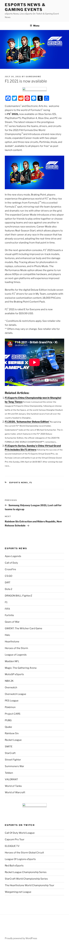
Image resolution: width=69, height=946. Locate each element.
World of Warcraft (15, 792)
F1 (31, 482)
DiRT (7, 582)
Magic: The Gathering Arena (20, 667)
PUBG (8, 720)
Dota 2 (8, 589)
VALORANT (11, 779)
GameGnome (33, 76)
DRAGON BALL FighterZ (18, 595)
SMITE (8, 746)
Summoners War (14, 766)
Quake (8, 727)
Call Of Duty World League (20, 832)
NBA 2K (9, 680)
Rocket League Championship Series (26, 872)
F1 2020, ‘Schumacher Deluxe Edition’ (27, 421)
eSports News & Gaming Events (25, 7)
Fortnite (9, 615)
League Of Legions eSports (20, 859)
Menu (36, 25)
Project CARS (12, 713)
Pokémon (10, 707)
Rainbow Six (12, 733)
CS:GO (8, 576)
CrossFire (10, 569)
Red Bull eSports (14, 865)
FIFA (7, 608)
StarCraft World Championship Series (26, 878)
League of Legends (16, 654)
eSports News (18, 482)
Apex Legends (13, 556)
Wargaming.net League (18, 891)
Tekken (9, 772)
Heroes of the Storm (16, 648)
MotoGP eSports (14, 674)
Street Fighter (13, 759)
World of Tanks (13, 786)
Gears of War (12, 621)
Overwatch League (15, 694)
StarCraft (10, 753)
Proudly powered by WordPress (21, 938)
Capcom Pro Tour (14, 839)
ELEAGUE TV (12, 846)
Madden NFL (12, 661)
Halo (7, 635)
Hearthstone (12, 641)
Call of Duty (11, 562)
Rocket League (13, 740)
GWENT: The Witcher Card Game (23, 628)
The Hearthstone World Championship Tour (29, 885)
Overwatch (11, 687)
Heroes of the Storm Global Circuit (24, 852)
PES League (11, 700)
